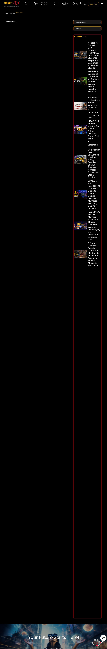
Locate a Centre (65, 4)
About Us (36, 4)
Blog (11, 13)
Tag (14, 13)
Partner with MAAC (77, 4)
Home (7, 13)
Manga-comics (19, 12)
